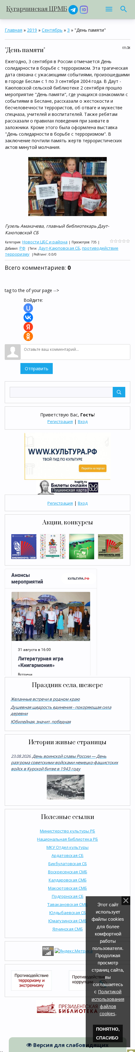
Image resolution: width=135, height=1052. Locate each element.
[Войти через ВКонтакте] (28, 317)
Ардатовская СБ (67, 855)
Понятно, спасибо (108, 1033)
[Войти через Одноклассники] (28, 336)
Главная (13, 30)
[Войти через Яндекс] (28, 327)
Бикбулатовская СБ (67, 863)
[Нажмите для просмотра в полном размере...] (67, 186)
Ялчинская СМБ (67, 929)
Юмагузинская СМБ (67, 921)
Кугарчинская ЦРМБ (36, 9)
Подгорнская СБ (68, 896)
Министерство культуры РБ (67, 831)
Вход (83, 421)
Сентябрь (52, 30)
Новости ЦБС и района (45, 242)
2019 (32, 30)
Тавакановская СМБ (67, 904)
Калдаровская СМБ (68, 880)
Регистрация (60, 421)
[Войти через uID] (28, 308)
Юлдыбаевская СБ (67, 912)
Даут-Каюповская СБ (59, 248)
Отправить (36, 368)
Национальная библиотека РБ (67, 839)
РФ (22, 248)
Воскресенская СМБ (67, 872)
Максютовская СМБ (67, 888)
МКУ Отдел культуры (67, 847)
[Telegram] (73, 9)
